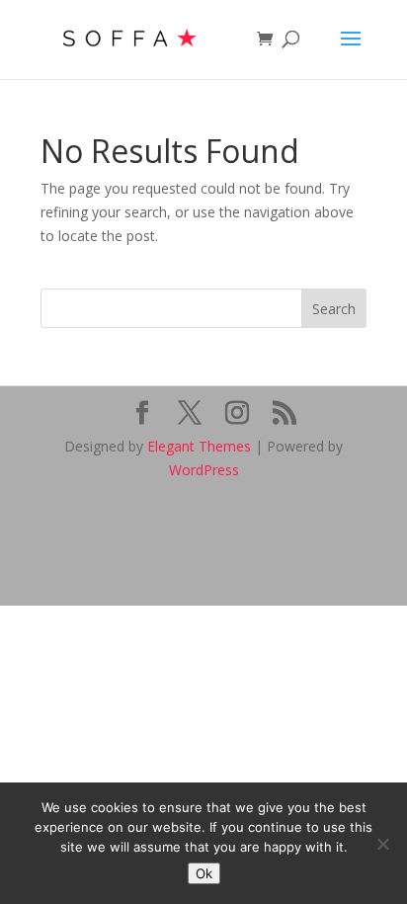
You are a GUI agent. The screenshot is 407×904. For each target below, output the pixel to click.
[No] (382, 844)
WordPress (204, 469)
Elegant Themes (199, 446)
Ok (204, 873)
